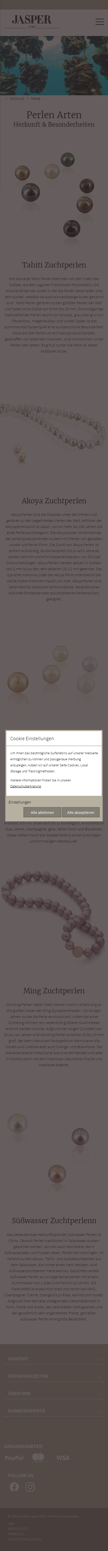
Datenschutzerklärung (25, 786)
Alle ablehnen (42, 812)
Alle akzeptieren (80, 812)
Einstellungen (20, 801)
